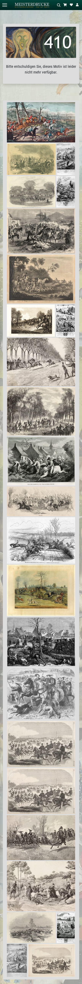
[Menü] (4, 5)
